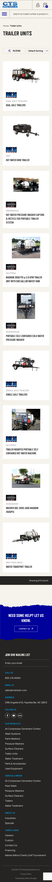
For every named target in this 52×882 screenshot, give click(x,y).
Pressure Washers (14, 743)
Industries (10, 818)
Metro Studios (31, 878)
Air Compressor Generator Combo (23, 728)
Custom (9, 840)
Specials (9, 823)
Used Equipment (14, 768)
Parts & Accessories (15, 763)
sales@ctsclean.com (16, 690)
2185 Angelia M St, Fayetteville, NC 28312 (26, 702)
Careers (9, 835)
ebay (20, 715)
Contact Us (24, 628)
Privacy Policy (26, 874)
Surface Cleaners (14, 748)
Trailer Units (11, 753)
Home (6, 25)
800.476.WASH (13, 677)
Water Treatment (14, 758)
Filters (16, 50)
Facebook (7, 715)
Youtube (13, 715)
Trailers (9, 800)
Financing (10, 850)
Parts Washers (12, 738)
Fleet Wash (11, 785)
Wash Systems (12, 733)
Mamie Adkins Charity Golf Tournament (25, 855)
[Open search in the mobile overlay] (31, 14)
